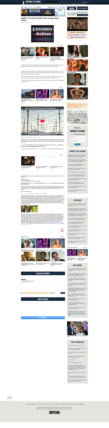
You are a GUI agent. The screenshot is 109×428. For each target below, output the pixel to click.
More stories (37, 14)
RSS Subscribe (75, 404)
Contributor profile (32, 14)
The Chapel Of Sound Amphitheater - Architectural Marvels (27, 100)
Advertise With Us (33, 404)
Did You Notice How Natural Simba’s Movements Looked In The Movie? (27, 264)
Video (67, 3)
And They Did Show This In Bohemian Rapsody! (27, 167)
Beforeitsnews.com (30, 7)
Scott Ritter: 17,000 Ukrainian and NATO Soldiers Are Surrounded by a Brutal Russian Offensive (77, 279)
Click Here (31, 183)
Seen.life (23, 142)
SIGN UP (72, 134)
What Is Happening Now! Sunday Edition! (76, 172)
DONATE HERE (72, 8)
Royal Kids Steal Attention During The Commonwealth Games (77, 336)
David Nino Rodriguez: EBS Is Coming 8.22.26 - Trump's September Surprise (76, 183)
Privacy (48, 404)
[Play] (77, 24)
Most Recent (74, 3)
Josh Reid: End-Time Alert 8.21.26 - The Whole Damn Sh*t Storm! (76, 299)
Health (35, 3)
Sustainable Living (54, 3)
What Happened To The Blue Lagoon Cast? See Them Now (27, 251)
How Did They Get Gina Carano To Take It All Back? (42, 264)
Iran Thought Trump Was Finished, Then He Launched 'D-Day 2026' (77, 308)
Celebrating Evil (71, 359)
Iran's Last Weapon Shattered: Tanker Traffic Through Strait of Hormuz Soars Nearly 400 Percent (77, 204)
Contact (44, 404)
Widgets (82, 404)
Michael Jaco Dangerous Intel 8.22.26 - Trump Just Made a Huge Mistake (77, 179)
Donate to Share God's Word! (77, 37)
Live (64, 3)
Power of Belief (47, 3)
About (26, 404)
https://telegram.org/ (82, 116)
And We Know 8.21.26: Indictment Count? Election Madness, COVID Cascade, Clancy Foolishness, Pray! (77, 295)
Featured (27, 3)
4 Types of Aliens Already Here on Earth (76, 345)
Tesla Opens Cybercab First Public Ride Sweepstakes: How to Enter (76, 357)
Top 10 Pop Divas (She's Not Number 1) (75, 99)
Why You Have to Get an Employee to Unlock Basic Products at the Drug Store (77, 381)
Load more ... (42, 318)
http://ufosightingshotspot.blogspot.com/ (32, 137)
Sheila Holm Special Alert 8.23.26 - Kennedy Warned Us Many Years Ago (77, 230)
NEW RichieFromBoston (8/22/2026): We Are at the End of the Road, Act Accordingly (77, 175)
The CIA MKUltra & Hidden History (75, 362)
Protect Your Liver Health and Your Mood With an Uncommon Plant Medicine (77, 349)
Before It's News (33, 1)
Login (83, 2)
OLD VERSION (83, 8)
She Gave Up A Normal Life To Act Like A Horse (56, 167)
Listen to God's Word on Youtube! (77, 35)
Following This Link (26, 224)
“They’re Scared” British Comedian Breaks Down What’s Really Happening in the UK (76, 377)
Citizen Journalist (48, 183)
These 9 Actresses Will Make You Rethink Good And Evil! (76, 58)
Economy (31, 3)
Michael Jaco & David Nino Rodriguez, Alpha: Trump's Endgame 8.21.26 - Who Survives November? (77, 284)
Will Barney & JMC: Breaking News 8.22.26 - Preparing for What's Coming (77, 169)
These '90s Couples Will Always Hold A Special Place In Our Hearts (77, 72)
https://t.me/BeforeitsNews (73, 120)
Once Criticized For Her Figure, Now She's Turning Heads (56, 100)
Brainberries (23, 103)
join (27, 179)
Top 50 (70, 3)
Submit (77, 144)
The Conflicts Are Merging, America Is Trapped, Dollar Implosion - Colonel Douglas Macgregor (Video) (77, 303)
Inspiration (61, 3)
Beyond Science (40, 3)
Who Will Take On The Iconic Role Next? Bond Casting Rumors (57, 264)
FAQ (40, 404)
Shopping (79, 3)
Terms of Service (55, 404)
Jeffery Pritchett (38, 148)
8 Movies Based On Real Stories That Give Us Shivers (42, 100)
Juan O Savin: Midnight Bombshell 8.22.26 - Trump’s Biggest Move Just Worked (77, 165)
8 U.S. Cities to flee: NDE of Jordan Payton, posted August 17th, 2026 (77, 187)
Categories (84, 3)
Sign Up (86, 2)
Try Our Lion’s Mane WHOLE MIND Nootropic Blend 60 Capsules (34, 193)
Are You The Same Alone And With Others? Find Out (42, 167)
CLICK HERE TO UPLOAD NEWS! (82, 15)
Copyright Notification (65, 404)
